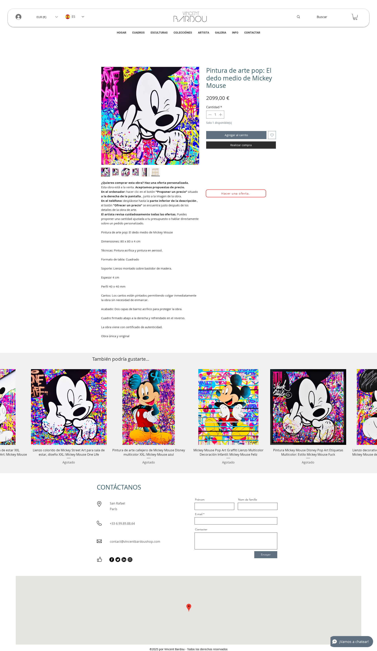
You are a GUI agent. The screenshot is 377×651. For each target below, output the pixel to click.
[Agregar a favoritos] (272, 136)
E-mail (198, 515)
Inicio (105, 53)
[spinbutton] (215, 115)
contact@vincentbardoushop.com (135, 542)
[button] (47, 17)
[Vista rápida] (69, 408)
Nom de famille (247, 500)
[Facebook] (111, 560)
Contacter (201, 530)
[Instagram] (130, 560)
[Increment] (221, 115)
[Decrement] (209, 115)
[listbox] (47, 17)
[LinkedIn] (124, 560)
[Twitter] (117, 560)
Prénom (200, 500)
